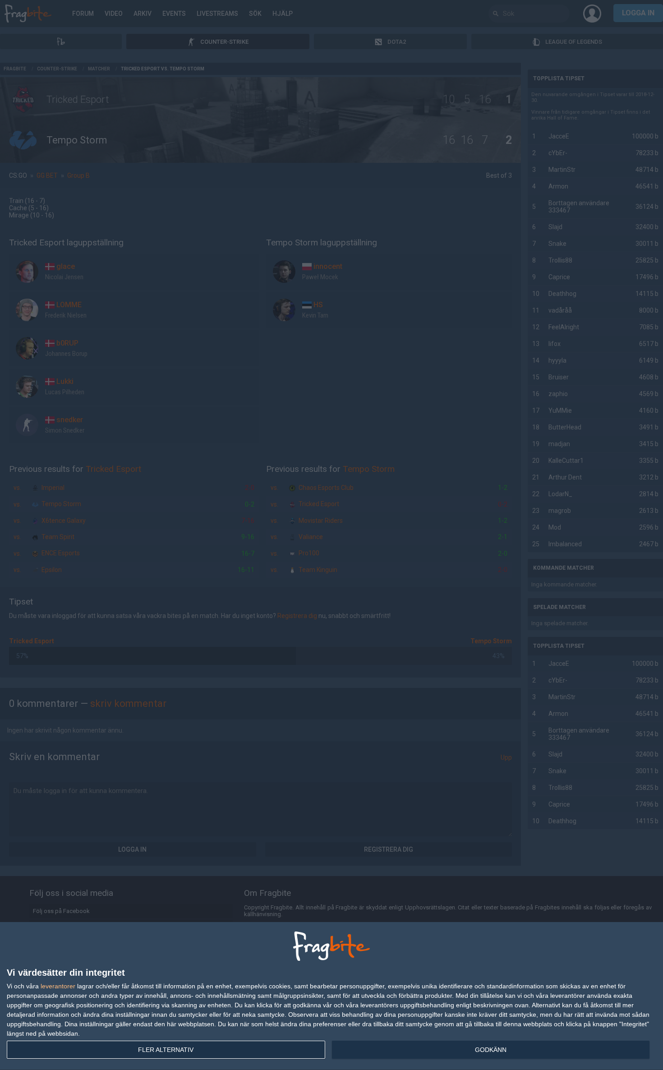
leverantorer (58, 986)
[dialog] (331, 996)
